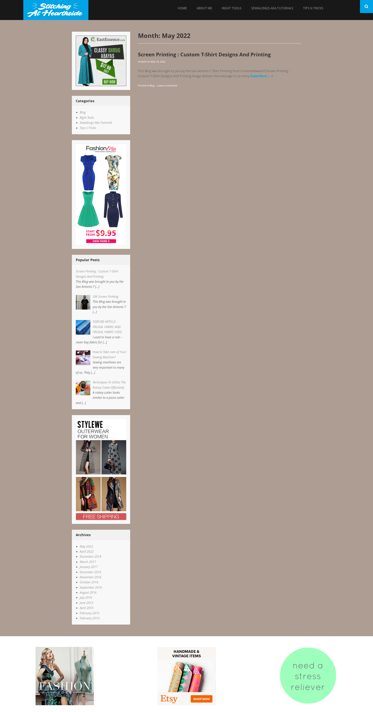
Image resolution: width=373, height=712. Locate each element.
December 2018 (90, 556)
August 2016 (88, 592)
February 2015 (89, 613)
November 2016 (90, 577)
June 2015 (86, 603)
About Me (204, 8)
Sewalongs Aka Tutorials (272, 8)
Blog (151, 85)
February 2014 (89, 618)
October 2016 (89, 582)
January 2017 (89, 567)
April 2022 (87, 551)
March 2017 (88, 562)
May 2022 (86, 546)
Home (182, 8)
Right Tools (231, 8)
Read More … (260, 76)
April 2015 (87, 608)
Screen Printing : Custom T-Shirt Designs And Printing (204, 54)
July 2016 (86, 597)
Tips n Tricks (313, 8)
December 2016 (90, 572)
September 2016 (91, 587)
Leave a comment (167, 85)
